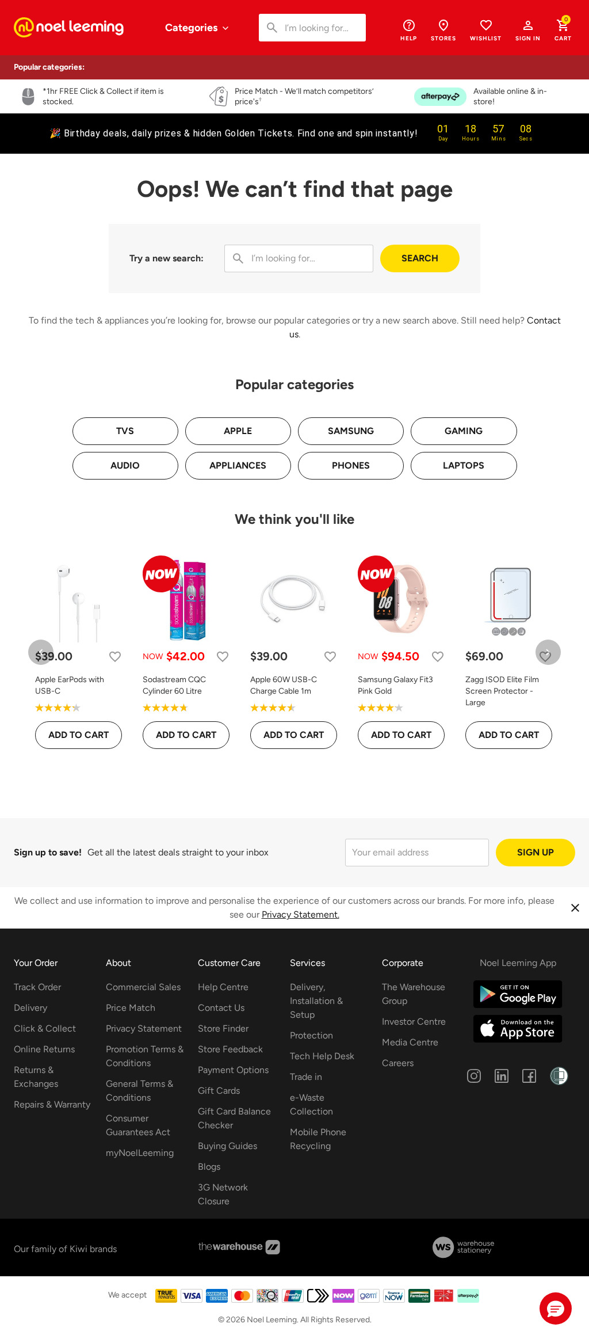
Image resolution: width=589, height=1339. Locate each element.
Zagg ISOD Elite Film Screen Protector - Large (502, 691)
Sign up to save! (48, 852)
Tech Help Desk (322, 1056)
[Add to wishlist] (115, 656)
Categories (192, 27)
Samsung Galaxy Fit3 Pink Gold (395, 685)
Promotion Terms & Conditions (144, 1056)
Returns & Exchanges (36, 1076)
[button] (528, 29)
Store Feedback (230, 1049)
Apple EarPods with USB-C (69, 685)
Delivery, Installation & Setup (316, 1001)
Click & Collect (45, 1028)
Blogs (209, 1166)
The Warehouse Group (413, 994)
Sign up (535, 852)
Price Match (130, 1007)
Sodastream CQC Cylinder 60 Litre (174, 685)
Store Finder (223, 1028)
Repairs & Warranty (52, 1104)
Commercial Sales (143, 987)
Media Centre (410, 1042)
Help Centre (223, 987)
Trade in (306, 1076)
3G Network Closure (223, 1194)
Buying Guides (227, 1145)
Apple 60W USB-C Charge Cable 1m (283, 685)
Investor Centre (414, 1021)
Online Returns (44, 1049)
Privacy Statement (144, 1028)
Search (419, 258)
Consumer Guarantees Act (138, 1125)
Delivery (30, 1007)
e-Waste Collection (311, 1104)
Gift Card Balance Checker (234, 1118)
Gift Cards (219, 1090)
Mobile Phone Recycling (318, 1139)
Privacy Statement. (300, 914)
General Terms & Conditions (139, 1090)
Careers (398, 1062)
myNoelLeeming (140, 1152)
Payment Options (233, 1069)
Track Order (37, 987)
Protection (311, 1035)
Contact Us (221, 1007)
